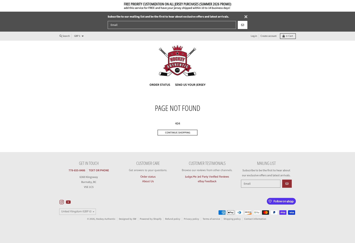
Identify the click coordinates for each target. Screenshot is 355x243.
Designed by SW (127, 219)
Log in (254, 36)
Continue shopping (177, 133)
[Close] (245, 17)
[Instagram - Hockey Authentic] (61, 202)
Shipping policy (232, 219)
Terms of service (211, 219)
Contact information (255, 219)
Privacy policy (191, 219)
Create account (269, 36)
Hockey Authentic (105, 219)
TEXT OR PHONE (99, 170)
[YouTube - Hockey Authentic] (68, 202)
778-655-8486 (77, 170)
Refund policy (172, 219)
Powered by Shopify (151, 219)
